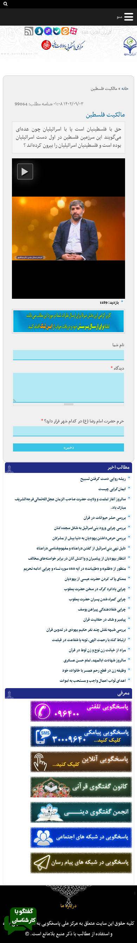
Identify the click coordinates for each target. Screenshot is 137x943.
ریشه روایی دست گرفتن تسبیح (103, 479)
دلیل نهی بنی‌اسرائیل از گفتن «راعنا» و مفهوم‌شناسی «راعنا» (81, 548)
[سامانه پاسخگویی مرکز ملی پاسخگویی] (20, 937)
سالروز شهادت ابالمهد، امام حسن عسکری (95, 660)
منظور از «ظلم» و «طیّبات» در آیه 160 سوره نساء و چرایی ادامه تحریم (75, 569)
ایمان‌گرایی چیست (112, 489)
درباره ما (68, 906)
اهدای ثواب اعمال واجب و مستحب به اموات (93, 681)
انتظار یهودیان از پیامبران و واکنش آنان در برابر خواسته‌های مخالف (77, 558)
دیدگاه (117, 368)
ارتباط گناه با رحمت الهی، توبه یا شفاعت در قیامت (89, 640)
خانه (125, 89)
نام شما (118, 345)
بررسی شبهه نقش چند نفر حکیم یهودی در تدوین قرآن (86, 630)
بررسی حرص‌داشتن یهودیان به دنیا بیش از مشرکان (89, 538)
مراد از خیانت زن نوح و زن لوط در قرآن (97, 650)
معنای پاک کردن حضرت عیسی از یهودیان (95, 579)
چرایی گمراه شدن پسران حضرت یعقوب (97, 599)
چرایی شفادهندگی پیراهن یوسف (102, 609)
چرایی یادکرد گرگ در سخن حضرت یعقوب (95, 589)
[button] (25, 171)
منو (119, 17)
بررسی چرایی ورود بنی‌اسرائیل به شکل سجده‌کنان (90, 528)
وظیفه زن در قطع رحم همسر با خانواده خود (94, 670)
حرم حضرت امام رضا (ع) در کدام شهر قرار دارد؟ (82, 421)
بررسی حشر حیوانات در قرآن (105, 518)
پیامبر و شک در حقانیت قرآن (104, 619)
